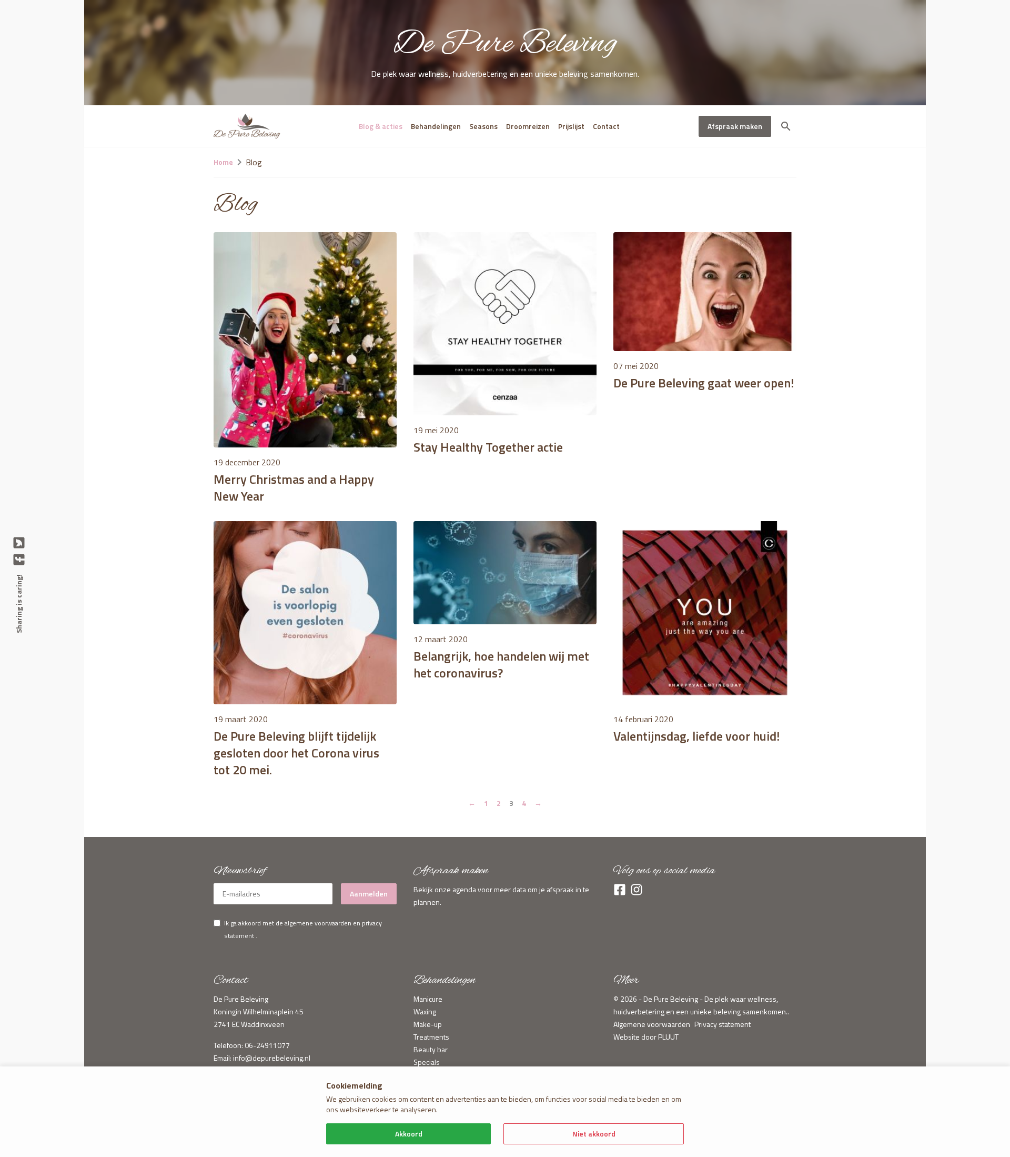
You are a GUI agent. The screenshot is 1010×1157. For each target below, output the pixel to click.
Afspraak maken (735, 126)
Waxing (424, 1011)
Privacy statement (722, 1024)
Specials (426, 1062)
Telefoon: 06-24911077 (252, 1045)
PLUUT (668, 1036)
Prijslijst (571, 126)
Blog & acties (380, 126)
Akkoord (408, 1133)
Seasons (483, 126)
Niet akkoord (593, 1133)
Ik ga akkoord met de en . (303, 929)
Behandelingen (436, 126)
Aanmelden (369, 893)
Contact (606, 126)
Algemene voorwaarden (651, 1024)
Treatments (431, 1036)
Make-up (427, 1024)
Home (223, 161)
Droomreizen (528, 126)
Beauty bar (430, 1049)
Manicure (427, 998)
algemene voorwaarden (318, 923)
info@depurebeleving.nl (271, 1057)
